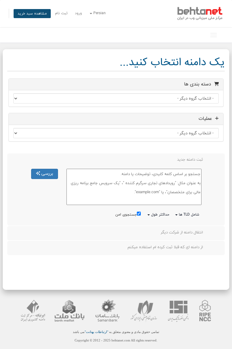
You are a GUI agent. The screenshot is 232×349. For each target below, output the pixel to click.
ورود (78, 13)
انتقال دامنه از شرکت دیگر (182, 232)
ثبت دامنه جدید (190, 159)
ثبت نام (61, 13)
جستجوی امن (126, 214)
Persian (99, 13)
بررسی (46, 174)
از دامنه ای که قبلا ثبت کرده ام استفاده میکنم (165, 247)
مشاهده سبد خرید (32, 13)
